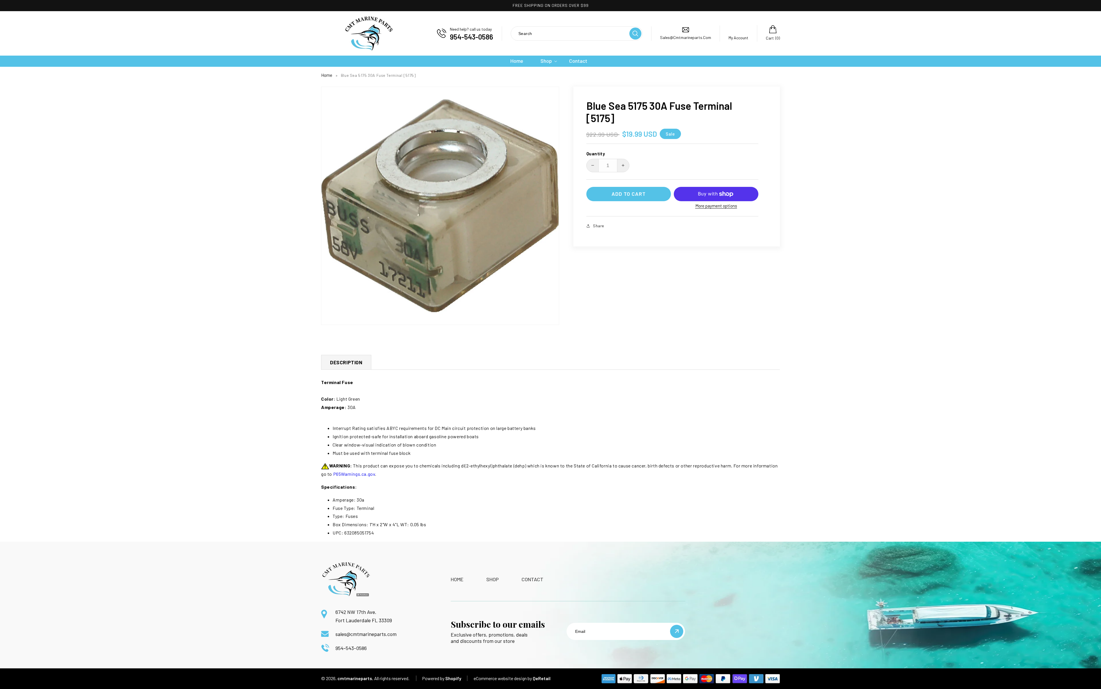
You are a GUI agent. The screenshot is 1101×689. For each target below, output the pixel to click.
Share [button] (598, 225)
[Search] (635, 34)
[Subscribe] (676, 631)
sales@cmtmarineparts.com (366, 634)
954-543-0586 (351, 648)
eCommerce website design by (503, 678)
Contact (532, 579)
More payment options (716, 205)
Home (326, 75)
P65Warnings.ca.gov (354, 474)
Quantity (595, 153)
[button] (546, 61)
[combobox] (569, 33)
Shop (492, 579)
